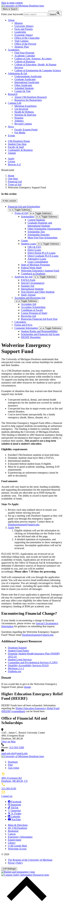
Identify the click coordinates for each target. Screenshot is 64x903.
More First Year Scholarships (42, 237)
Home (11, 175)
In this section (9, 201)
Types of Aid (14, 184)
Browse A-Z (14, 164)
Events (11, 135)
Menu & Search (10, 9)
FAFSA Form (28, 280)
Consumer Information (26, 328)
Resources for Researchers (28, 100)
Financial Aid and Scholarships (24, 206)
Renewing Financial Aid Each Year (39, 319)
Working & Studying (25, 114)
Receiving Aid (28, 316)
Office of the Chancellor (27, 37)
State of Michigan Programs (35, 264)
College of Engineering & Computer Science (37, 70)
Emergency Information (20, 836)
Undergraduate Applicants (28, 76)
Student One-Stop (17, 144)
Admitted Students (24, 88)
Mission (18, 23)
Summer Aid (27, 286)
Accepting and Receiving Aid (29, 297)
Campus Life (14, 103)
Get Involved (21, 108)
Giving (11, 161)
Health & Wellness (24, 111)
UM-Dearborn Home (19, 141)
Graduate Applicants (25, 79)
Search (55, 13)
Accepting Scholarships (33, 307)
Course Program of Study (34, 313)
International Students (32, 288)
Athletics (19, 120)
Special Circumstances (32, 283)
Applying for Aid (23, 276)
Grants (24, 240)
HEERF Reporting (31, 337)
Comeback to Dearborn (33, 273)
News (11, 126)
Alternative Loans (37, 258)
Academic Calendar (24, 55)
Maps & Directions (18, 825)
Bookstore (13, 831)
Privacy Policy (15, 862)
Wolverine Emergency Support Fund (40, 270)
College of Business (24, 61)
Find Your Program (24, 52)
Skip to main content (12, 2)
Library (12, 842)
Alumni (12, 153)
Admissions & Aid (17, 73)
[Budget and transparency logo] (18, 871)
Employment (14, 839)
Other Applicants (23, 85)
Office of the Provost (25, 43)
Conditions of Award (32, 310)
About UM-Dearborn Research (30, 97)
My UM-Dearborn (17, 828)
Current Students (36, 219)
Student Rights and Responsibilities (39, 331)
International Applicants (26, 82)
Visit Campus (21, 40)
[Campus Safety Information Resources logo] (25, 874)
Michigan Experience (25, 106)
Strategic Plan (21, 46)
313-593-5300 (16, 747)
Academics (13, 49)
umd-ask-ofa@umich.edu (14, 753)
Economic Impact (23, 35)
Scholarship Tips (36, 231)
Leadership (20, 32)
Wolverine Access (17, 848)
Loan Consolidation (38, 261)
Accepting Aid (28, 304)
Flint (10, 764)
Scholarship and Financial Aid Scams (40, 334)
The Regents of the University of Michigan (30, 859)
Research (12, 94)
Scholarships (27, 216)
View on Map (8, 741)
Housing (18, 117)
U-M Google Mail (17, 845)
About (11, 20)
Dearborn (13, 761)
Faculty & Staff (16, 147)
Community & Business (20, 150)
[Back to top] (26, 900)
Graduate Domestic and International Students (40, 224)
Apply (11, 158)
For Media (19, 132)
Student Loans (28, 243)
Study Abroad (28, 294)
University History (24, 26)
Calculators (20, 322)
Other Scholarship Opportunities (44, 228)
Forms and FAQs (23, 324)
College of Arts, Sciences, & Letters (33, 58)
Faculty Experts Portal (25, 129)
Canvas (12, 833)
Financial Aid (15, 181)
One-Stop (13, 178)
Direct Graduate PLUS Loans (43, 255)
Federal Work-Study (31, 267)
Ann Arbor (13, 767)
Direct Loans (34, 250)
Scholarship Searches (39, 234)
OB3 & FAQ (34, 247)
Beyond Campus (23, 123)
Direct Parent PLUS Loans (41, 252)
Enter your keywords (12, 14)
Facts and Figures (23, 29)
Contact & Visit (22, 91)
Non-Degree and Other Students (37, 291)
